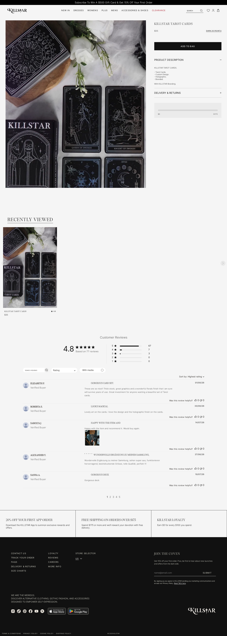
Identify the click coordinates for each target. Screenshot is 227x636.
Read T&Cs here (180, 583)
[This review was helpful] (196, 400)
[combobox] (191, 376)
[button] (131, 346)
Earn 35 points (213, 31)
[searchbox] (33, 370)
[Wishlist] (208, 10)
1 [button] (107, 496)
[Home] (17, 10)
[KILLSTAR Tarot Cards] (76, 125)
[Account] (213, 10)
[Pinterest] (25, 611)
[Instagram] (13, 611)
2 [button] (110, 496)
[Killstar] (202, 611)
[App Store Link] (57, 611)
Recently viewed (30, 219)
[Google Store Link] (78, 611)
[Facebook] (30, 611)
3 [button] (113, 496)
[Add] (52, 303)
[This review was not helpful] (201, 400)
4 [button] (116, 496)
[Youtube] (36, 611)
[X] (42, 611)
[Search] (201, 10)
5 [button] (119, 496)
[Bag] (218, 10)
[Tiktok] (19, 611)
